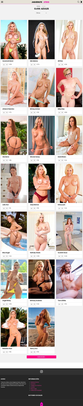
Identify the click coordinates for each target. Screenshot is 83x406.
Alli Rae (60, 61)
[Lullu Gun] (14, 183)
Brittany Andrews (36, 301)
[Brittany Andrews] (41, 279)
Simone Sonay (35, 157)
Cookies (33, 387)
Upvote (3, 64)
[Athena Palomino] (14, 87)
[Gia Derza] (14, 135)
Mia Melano (34, 61)
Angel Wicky (6, 301)
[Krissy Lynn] (69, 183)
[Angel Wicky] (14, 279)
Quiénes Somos (35, 382)
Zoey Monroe (34, 205)
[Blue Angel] (14, 231)
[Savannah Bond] (14, 39)
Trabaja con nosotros (36, 385)
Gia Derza (5, 157)
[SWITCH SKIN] (81, 2)
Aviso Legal (34, 388)
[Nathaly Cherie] (41, 231)
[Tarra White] (69, 279)
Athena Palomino (8, 109)
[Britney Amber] (41, 87)
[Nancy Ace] (41, 327)
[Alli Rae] (69, 39)
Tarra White (62, 301)
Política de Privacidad (36, 390)
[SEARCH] (78, 2)
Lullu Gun (5, 205)
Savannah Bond (7, 61)
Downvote (6, 64)
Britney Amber (35, 109)
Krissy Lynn (61, 205)
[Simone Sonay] (41, 135)
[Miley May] (69, 87)
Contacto (33, 383)
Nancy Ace (33, 348)
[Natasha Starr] (14, 327)
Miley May (61, 109)
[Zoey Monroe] (41, 183)
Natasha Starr (7, 348)
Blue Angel (6, 253)
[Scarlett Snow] (69, 231)
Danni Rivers (62, 157)
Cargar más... (41, 357)
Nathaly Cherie (35, 253)
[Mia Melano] (41, 39)
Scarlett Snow (62, 253)
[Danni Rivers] (69, 135)
